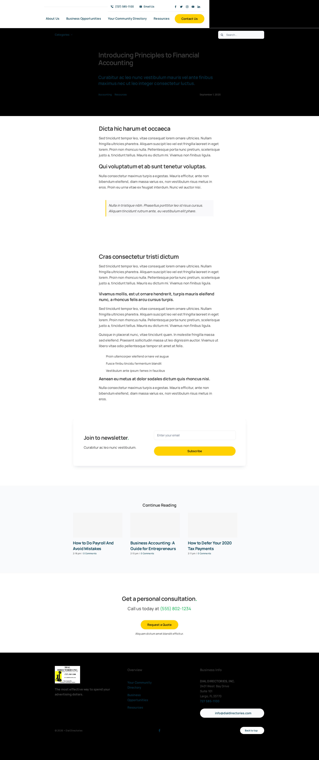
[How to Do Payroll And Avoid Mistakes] (97, 525)
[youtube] (193, 6)
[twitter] (181, 6)
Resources (121, 94)
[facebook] (175, 6)
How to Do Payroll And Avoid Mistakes (93, 545)
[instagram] (187, 6)
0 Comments (90, 553)
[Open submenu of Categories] (71, 34)
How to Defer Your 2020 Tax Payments (210, 545)
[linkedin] (199, 6)
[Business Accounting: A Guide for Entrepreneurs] (155, 525)
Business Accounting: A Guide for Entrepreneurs (153, 545)
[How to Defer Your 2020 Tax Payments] (212, 525)
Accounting (105, 94)
